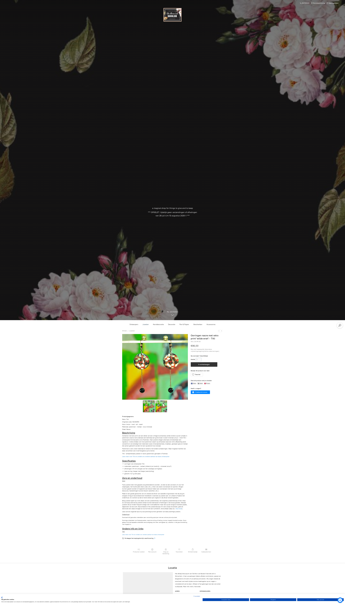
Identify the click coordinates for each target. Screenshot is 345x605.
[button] (197, 374)
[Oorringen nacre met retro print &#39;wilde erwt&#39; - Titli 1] (161, 406)
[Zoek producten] (339, 325)
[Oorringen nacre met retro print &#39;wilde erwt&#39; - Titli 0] (149, 406)
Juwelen (145, 324)
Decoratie (171, 324)
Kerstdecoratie (158, 324)
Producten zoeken (139, 552)
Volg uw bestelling (166, 552)
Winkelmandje (192, 552)
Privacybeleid (197, 596)
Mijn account (152, 552)
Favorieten (179, 552)
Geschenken (197, 324)
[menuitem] (219, 331)
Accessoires (211, 324)
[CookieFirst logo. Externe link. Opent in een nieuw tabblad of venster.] (2, 597)
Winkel (124, 331)
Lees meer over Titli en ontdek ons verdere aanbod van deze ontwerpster (145, 456)
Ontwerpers (134, 324)
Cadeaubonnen (206, 552)
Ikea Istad (179, 509)
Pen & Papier (184, 324)
